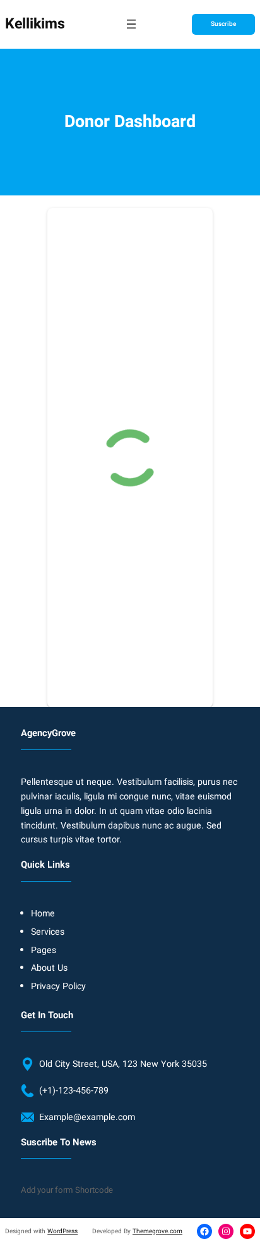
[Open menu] (131, 24)
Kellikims (35, 24)
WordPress (62, 1231)
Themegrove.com (157, 1231)
